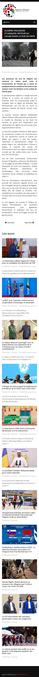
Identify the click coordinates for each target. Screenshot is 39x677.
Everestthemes (21, 674)
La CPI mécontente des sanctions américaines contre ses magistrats (16, 617)
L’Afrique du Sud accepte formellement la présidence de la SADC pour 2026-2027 (19, 387)
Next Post (28, 223)
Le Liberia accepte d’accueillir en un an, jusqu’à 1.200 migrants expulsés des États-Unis (18, 651)
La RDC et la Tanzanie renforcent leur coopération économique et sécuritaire (18, 301)
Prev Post (10, 223)
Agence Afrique (32, 72)
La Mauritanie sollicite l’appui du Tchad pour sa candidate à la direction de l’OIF (18, 262)
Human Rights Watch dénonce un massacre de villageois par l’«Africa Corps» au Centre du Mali (17, 584)
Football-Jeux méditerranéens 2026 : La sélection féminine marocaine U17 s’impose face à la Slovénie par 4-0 (18, 549)
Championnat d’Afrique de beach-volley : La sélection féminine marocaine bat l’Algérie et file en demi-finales (19, 515)
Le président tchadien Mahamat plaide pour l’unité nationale (18, 471)
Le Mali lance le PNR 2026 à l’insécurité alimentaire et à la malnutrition (18, 429)
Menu (7, 22)
